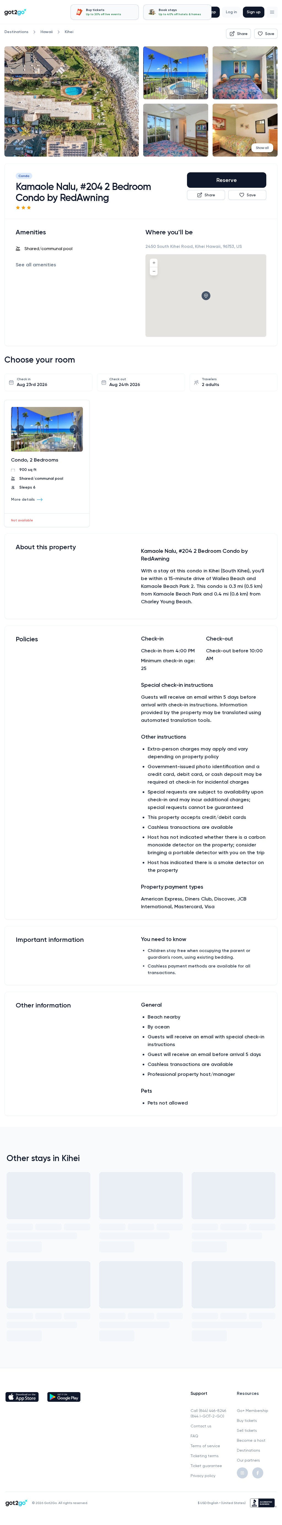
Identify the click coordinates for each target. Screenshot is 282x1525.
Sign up (254, 12)
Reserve (226, 180)
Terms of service (205, 1446)
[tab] (104, 12)
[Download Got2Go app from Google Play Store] (63, 1396)
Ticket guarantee (206, 1466)
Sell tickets (247, 1430)
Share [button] (242, 33)
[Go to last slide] (19, 429)
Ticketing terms (205, 1456)
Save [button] (269, 33)
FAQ (194, 1436)
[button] (272, 12)
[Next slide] (74, 429)
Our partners (248, 1460)
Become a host (251, 1440)
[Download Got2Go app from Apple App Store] (22, 1396)
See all (36, 265)
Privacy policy (203, 1475)
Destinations (248, 1450)
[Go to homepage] (15, 12)
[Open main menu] (272, 12)
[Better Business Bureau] (263, 1503)
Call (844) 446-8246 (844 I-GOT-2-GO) (208, 1413)
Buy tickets (247, 1420)
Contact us (201, 1426)
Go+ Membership (252, 1410)
